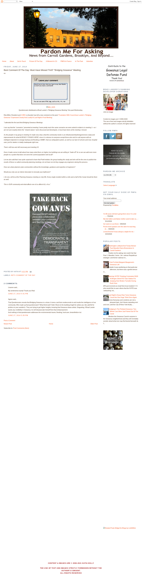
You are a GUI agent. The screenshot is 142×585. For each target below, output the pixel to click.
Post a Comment (9, 320)
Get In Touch (21, 61)
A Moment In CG (51, 61)
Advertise (89, 61)
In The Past (79, 61)
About (12, 61)
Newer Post (8, 324)
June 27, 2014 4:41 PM (18, 294)
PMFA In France (66, 61)
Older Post (94, 324)
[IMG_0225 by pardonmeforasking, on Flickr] (51, 107)
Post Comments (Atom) (21, 328)
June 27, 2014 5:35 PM (18, 315)
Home (4, 61)
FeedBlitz (115, 205)
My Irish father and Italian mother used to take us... (120, 219)
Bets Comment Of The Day (23, 275)
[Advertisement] (115, 384)
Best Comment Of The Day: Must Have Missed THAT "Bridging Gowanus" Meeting (42, 70)
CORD (23, 115)
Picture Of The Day (35, 61)
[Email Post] (30, 271)
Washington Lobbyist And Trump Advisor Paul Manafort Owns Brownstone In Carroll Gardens (122, 248)
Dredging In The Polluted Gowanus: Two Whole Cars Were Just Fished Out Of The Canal (123, 311)
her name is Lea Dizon (111, 224)
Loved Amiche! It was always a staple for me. (118, 232)
